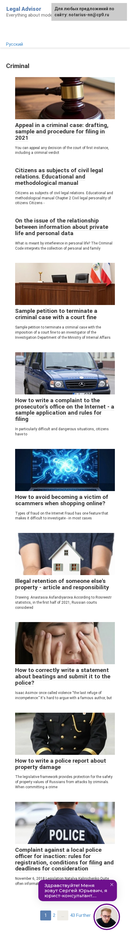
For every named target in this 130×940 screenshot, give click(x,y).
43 (72, 915)
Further (83, 915)
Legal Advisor (23, 9)
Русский (14, 44)
